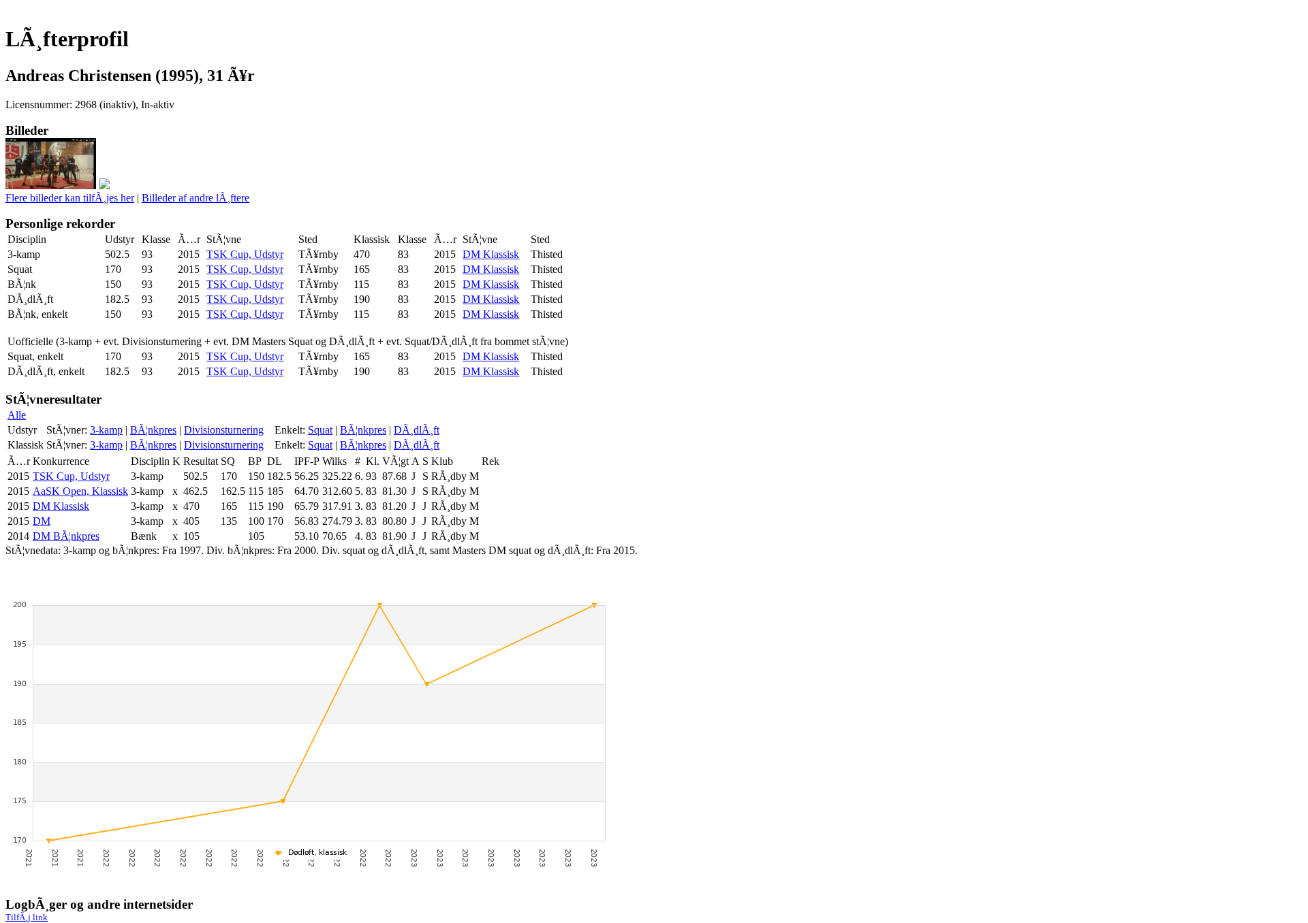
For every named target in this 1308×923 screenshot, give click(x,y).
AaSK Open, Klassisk (80, 491)
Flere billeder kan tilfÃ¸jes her (69, 198)
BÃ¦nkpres (153, 430)
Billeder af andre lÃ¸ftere (195, 198)
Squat (320, 430)
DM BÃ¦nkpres (66, 536)
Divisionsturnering (224, 430)
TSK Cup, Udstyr (244, 254)
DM (41, 521)
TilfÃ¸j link (26, 917)
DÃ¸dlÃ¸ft (416, 430)
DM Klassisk (491, 254)
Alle (16, 415)
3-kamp (106, 430)
